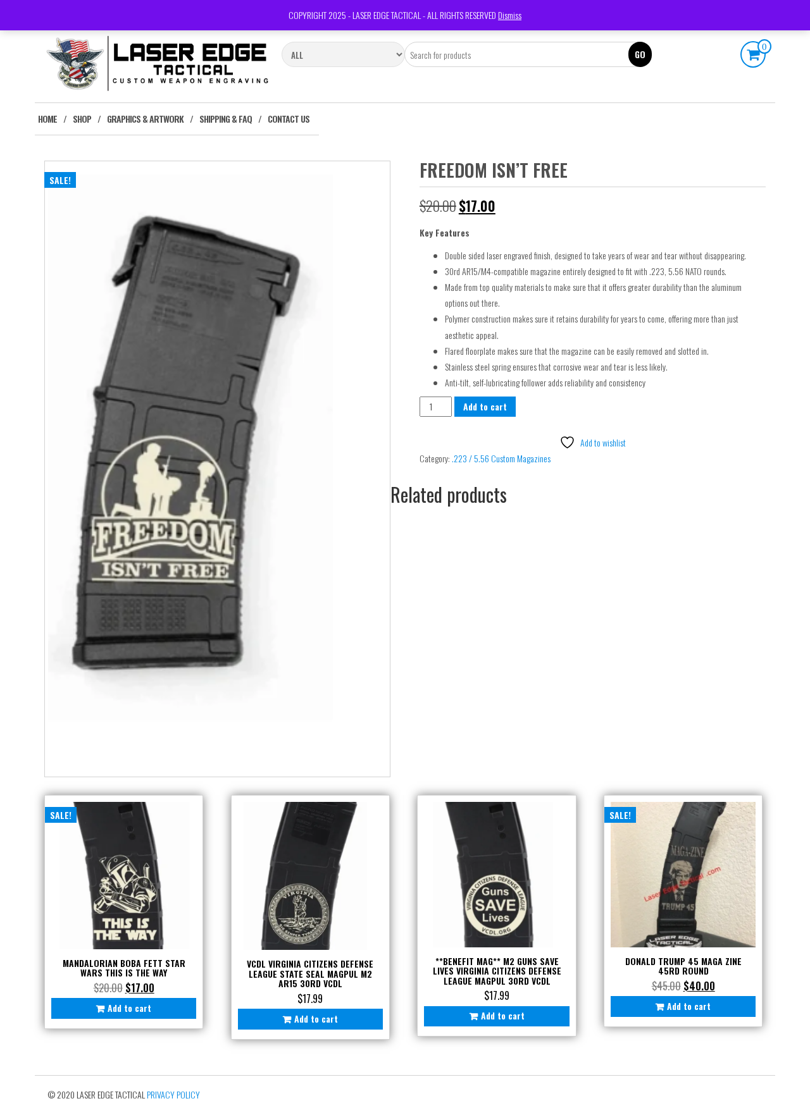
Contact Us (288, 118)
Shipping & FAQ (225, 118)
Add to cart (485, 406)
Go (640, 54)
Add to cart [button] (129, 1007)
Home (47, 118)
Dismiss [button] (509, 15)
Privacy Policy (173, 1094)
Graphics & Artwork (145, 118)
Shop (82, 118)
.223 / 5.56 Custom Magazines (501, 458)
